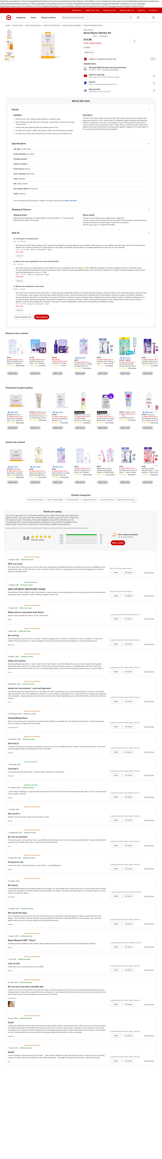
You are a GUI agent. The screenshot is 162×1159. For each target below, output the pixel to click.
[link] (91, 36)
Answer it (20, 256)
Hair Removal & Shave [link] (107, 500)
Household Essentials (122, 1)
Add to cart (89, 52)
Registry (114, 6)
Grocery (111, 1)
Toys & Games (48, 4)
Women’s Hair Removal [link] (89, 500)
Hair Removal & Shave (33, 25)
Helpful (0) (33, 249)
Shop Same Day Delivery (101, 6)
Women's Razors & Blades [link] (55, 500)
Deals (8, 6)
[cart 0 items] (153, 17)
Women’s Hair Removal (52, 25)
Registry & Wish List (127, 10)
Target (8, 25)
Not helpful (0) (42, 249)
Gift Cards (120, 4)
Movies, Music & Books (88, 4)
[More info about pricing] (134, 41)
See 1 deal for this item (93, 43)
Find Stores (139, 6)
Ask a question (41, 317)
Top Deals (50, 6)
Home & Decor (72, 1)
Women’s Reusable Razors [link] (35, 500)
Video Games (73, 4)
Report (50, 249)
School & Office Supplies (33, 4)
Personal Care (146, 1)
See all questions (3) (23, 317)
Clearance (14, 6)
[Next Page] (156, 356)
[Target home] (8, 17)
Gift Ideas (112, 4)
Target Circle (130, 6)
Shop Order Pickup (84, 6)
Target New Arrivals (7, 1)
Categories (21, 17)
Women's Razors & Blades (71, 25)
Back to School (21, 1)
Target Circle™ (77, 10)
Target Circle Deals (61, 6)
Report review (149, 572)
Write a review (118, 543)
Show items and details (110, 70)
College (30, 1)
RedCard (121, 6)
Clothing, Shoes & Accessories (54, 1)
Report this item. (71, 201)
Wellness (19, 4)
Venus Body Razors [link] (73, 500)
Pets (9, 4)
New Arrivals (23, 6)
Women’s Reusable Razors (93, 25)
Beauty (138, 1)
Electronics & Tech (61, 4)
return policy (93, 225)
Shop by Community (132, 4)
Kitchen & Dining (84, 1)
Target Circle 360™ (109, 10)
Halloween (37, 1)
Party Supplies (103, 4)
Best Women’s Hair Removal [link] (126, 500)
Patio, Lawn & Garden (99, 1)
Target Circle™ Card (92, 10)
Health (13, 4)
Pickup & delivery (48, 17)
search (131, 18)
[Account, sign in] (142, 17)
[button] (91, 36)
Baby (133, 1)
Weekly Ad (73, 6)
